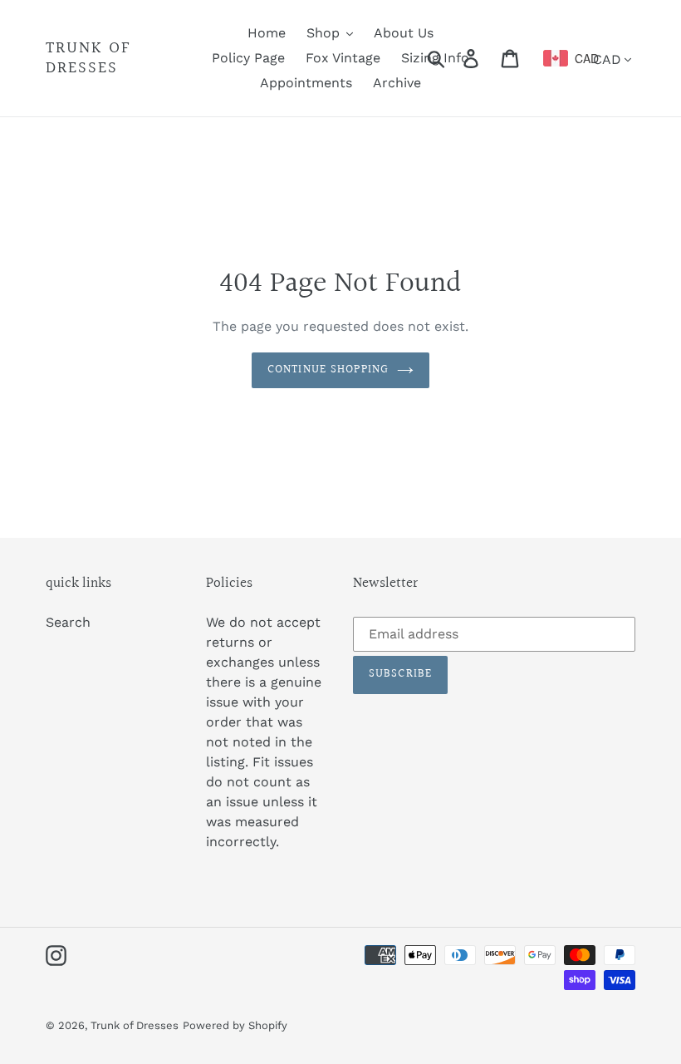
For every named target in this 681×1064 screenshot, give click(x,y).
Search (68, 622)
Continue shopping (328, 370)
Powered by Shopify (235, 1025)
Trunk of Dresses (88, 58)
